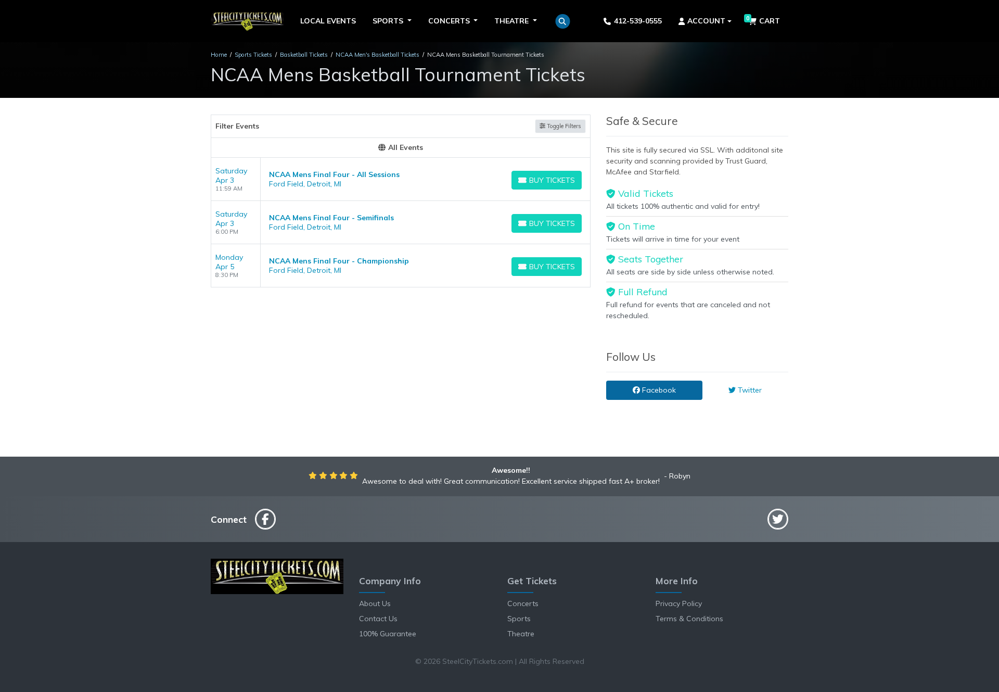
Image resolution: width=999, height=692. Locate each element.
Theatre (520, 633)
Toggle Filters (563, 126)
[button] (562, 21)
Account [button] (706, 21)
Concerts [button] (450, 21)
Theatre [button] (512, 21)
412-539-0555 (638, 21)
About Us (375, 603)
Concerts (523, 603)
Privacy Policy (679, 603)
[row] (401, 179)
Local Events (328, 21)
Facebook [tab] (658, 390)
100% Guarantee (387, 633)
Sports (519, 618)
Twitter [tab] (749, 390)
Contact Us (378, 618)
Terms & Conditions (689, 618)
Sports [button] (389, 21)
